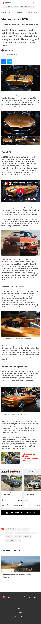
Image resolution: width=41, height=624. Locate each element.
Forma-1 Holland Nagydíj (27, 6)
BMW (19, 529)
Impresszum (20, 605)
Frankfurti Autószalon (15, 12)
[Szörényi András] (2, 50)
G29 (34, 532)
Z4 (19, 540)
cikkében (4, 262)
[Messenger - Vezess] (9, 61)
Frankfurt (9, 532)
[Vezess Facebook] (24, 597)
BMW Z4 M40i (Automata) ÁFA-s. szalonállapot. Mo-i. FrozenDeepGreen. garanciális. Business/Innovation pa (11, 492)
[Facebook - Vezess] (3, 61)
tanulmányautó (11, 540)
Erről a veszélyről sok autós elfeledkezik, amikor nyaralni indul (29, 457)
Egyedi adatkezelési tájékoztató (20, 617)
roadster (18, 536)
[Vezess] (8, 2)
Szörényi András (10, 50)
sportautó (27, 536)
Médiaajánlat (20, 609)
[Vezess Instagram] (30, 597)
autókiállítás (10, 529)
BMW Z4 (25, 529)
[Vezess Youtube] (35, 597)
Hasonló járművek (33, 471)
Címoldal (3, 12)
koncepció (9, 536)
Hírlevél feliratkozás (12, 6)
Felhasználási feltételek (20, 613)
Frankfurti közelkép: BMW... (31, 12)
